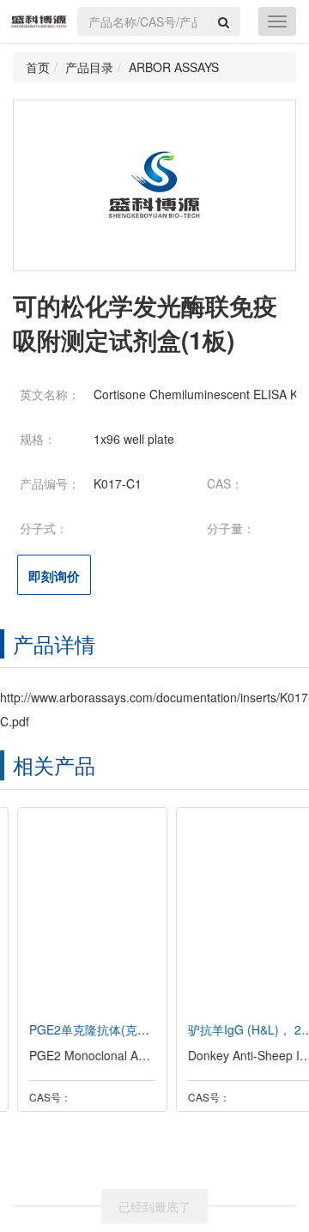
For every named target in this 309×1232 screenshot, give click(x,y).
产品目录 (89, 67)
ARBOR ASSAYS (174, 67)
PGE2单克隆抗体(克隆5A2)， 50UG (108, 1029)
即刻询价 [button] (54, 576)
